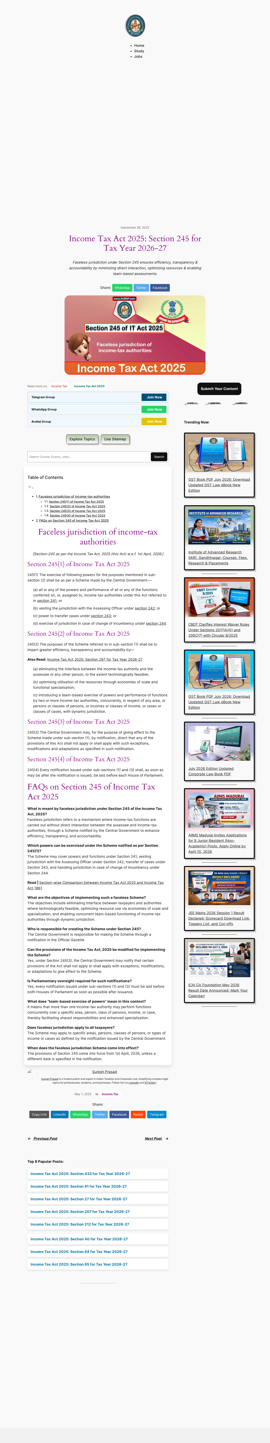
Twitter (141, 288)
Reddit (138, 1114)
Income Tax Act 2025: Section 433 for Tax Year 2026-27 (80, 1174)
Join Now (154, 397)
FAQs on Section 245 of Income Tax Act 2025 (74, 521)
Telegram (157, 1114)
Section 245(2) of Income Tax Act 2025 (77, 506)
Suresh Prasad (104, 1072)
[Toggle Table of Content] (30, 488)
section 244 (156, 623)
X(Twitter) (150, 1082)
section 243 (101, 616)
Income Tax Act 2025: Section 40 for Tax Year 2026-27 (79, 1239)
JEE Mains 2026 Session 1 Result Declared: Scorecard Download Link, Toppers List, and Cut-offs (219, 918)
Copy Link (39, 1114)
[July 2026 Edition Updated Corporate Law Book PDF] (219, 744)
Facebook (160, 288)
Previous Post (45, 1138)
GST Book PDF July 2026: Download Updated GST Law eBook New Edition (219, 485)
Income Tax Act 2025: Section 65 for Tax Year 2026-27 (79, 1264)
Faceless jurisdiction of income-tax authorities (74, 496)
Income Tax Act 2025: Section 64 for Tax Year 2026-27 (79, 1252)
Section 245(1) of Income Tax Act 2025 (76, 501)
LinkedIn (134, 1082)
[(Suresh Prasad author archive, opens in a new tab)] (243, 402)
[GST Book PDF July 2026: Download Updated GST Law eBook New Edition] (219, 455)
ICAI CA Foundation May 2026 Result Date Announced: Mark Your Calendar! (218, 990)
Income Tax (59, 386)
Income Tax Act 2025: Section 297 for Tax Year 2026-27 (95, 659)
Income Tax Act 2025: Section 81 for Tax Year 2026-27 (79, 1186)
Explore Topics (82, 439)
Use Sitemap (115, 439)
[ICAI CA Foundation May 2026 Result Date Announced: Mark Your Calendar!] (219, 960)
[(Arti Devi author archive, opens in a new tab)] (192, 402)
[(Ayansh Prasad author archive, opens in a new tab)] (216, 402)
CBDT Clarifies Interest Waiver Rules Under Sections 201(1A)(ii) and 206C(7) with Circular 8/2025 (218, 630)
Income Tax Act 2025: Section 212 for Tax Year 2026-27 (80, 1224)
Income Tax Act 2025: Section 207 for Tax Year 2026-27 (80, 1212)
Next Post (153, 1138)
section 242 (145, 608)
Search (159, 456)
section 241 (47, 601)
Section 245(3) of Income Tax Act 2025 (77, 511)
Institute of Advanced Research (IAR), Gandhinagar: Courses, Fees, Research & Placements (218, 557)
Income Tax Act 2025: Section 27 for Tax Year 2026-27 (79, 1199)
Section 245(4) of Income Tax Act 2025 (77, 515)
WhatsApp (122, 288)
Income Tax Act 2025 (89, 386)
